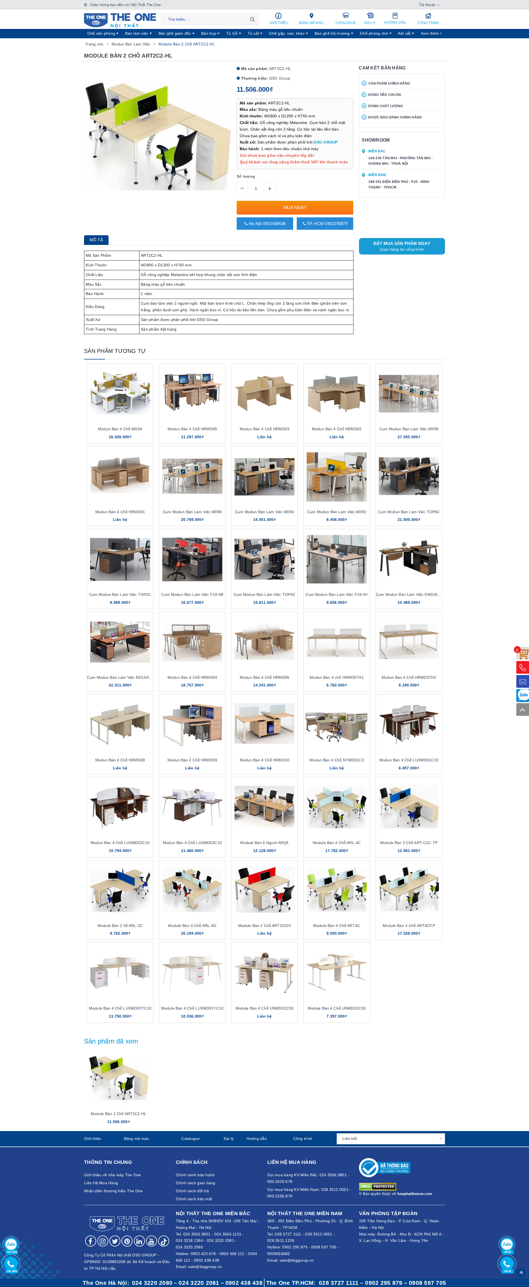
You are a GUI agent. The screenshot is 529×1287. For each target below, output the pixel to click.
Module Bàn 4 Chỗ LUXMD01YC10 (192, 1008)
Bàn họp (209, 33)
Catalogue (346, 23)
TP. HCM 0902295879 (327, 223)
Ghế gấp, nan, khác (287, 33)
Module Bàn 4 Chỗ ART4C (336, 925)
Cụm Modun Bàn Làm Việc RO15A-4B (121, 677)
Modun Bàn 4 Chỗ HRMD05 (192, 429)
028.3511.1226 (280, 1240)
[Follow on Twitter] (114, 1241)
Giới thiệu (278, 23)
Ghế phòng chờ (374, 33)
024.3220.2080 (189, 1247)
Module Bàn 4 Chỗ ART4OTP (409, 925)
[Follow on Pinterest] (127, 1241)
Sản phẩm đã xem (111, 1041)
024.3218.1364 (189, 1240)
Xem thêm (430, 33)
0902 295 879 (294, 1247)
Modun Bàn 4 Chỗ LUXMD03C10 (192, 842)
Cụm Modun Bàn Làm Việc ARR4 (264, 512)
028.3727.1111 (288, 1234)
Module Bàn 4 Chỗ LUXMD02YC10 (120, 1008)
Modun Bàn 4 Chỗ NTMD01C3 (336, 760)
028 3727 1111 (338, 1283)
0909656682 (278, 1253)
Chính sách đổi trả (192, 1191)
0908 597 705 (323, 1247)
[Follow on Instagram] (102, 1241)
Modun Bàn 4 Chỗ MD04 (120, 429)
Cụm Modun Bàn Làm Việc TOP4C (265, 594)
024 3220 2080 (152, 1283)
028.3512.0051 (318, 1234)
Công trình (428, 23)
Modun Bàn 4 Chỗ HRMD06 (264, 677)
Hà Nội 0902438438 (267, 223)
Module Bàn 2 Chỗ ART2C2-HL (118, 1114)
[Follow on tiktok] (163, 1241)
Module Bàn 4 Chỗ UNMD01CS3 (265, 1008)
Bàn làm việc (137, 33)
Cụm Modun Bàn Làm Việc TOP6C (409, 512)
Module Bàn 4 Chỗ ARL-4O (192, 925)
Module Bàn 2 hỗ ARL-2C (120, 925)
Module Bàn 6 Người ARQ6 (264, 842)
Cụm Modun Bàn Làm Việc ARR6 (192, 512)
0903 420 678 (203, 1253)
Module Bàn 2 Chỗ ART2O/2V (264, 925)
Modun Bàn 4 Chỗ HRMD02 (336, 429)
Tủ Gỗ (232, 33)
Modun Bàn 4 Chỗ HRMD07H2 (409, 677)
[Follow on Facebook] (90, 1241)
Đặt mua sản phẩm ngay (402, 246)
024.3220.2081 (220, 1240)
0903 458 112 (232, 1253)
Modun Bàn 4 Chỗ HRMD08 (120, 760)
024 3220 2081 (199, 1283)
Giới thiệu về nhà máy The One (112, 1175)
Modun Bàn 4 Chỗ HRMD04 (192, 677)
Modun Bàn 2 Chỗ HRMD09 (192, 760)
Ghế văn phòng (102, 33)
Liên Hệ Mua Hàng (101, 1183)
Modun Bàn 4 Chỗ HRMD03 (264, 429)
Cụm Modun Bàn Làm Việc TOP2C (120, 594)
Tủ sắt (254, 33)
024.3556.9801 (196, 1234)
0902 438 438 (206, 1260)
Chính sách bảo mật (194, 1199)
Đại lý (370, 23)
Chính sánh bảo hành (195, 1175)
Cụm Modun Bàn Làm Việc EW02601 (409, 594)
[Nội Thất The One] (120, 20)
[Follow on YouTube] (151, 1241)
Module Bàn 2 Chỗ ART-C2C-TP (409, 842)
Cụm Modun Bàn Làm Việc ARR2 (336, 512)
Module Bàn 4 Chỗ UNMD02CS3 (337, 1008)
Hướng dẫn (395, 23)
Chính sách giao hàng (195, 1183)
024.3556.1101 (227, 1234)
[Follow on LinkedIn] (139, 1241)
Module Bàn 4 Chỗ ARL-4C (337, 842)
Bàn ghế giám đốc (175, 33)
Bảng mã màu (311, 23)
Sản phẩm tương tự (115, 351)
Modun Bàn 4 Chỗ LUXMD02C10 (120, 842)
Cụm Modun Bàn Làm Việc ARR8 (408, 429)
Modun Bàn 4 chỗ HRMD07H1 (336, 677)
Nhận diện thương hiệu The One (113, 1191)
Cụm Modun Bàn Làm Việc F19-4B (192, 594)
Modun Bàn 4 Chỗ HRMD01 (120, 512)
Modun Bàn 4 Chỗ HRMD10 (264, 760)
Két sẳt (405, 33)
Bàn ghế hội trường (333, 33)
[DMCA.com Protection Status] (377, 1186)
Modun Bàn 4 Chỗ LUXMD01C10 (408, 760)
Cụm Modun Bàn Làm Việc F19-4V (337, 594)
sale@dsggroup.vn (205, 1266)
